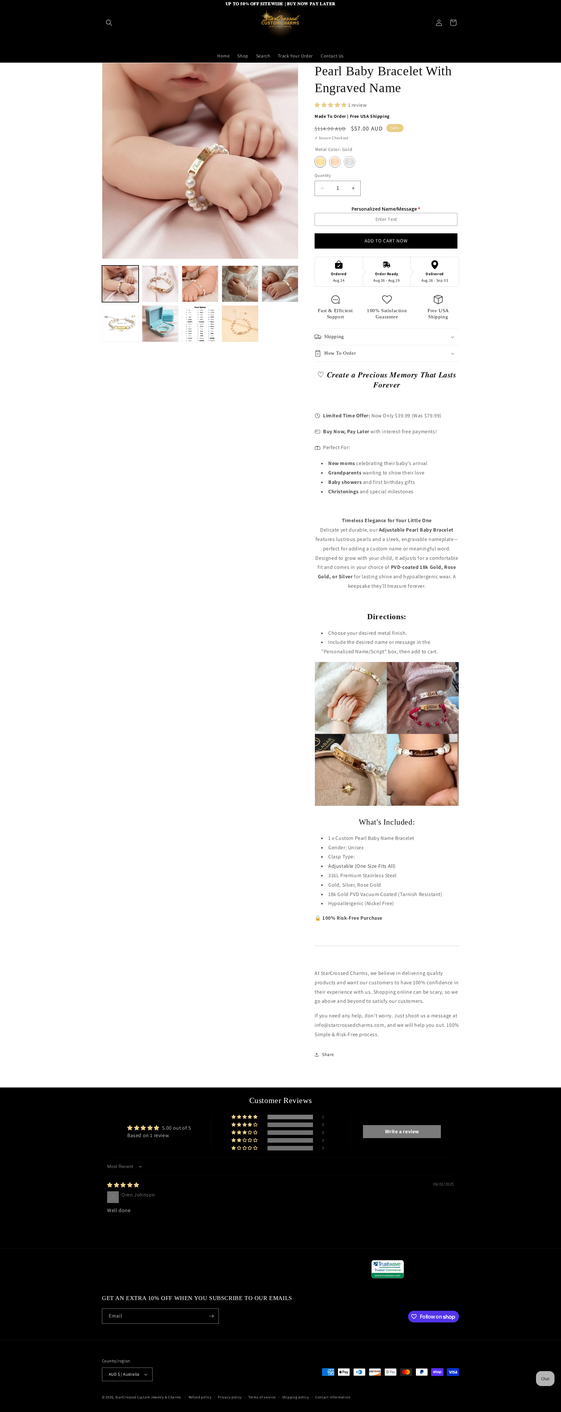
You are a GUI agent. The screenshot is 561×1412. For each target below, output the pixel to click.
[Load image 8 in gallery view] (160, 323)
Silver (349, 161)
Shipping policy (295, 1397)
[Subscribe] (211, 1316)
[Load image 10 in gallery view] (240, 323)
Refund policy (200, 1397)
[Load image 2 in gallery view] (160, 283)
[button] (109, 23)
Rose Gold (335, 161)
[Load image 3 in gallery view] (200, 283)
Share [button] (328, 1054)
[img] (123, 1185)
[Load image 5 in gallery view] (280, 283)
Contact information (332, 1397)
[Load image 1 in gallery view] (120, 283)
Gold (320, 161)
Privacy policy (230, 1397)
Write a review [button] (402, 1131)
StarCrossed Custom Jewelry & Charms (148, 1397)
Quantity (323, 175)
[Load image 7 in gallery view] (120, 323)
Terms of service (262, 1397)
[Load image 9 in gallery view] (200, 323)
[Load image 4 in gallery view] (240, 283)
